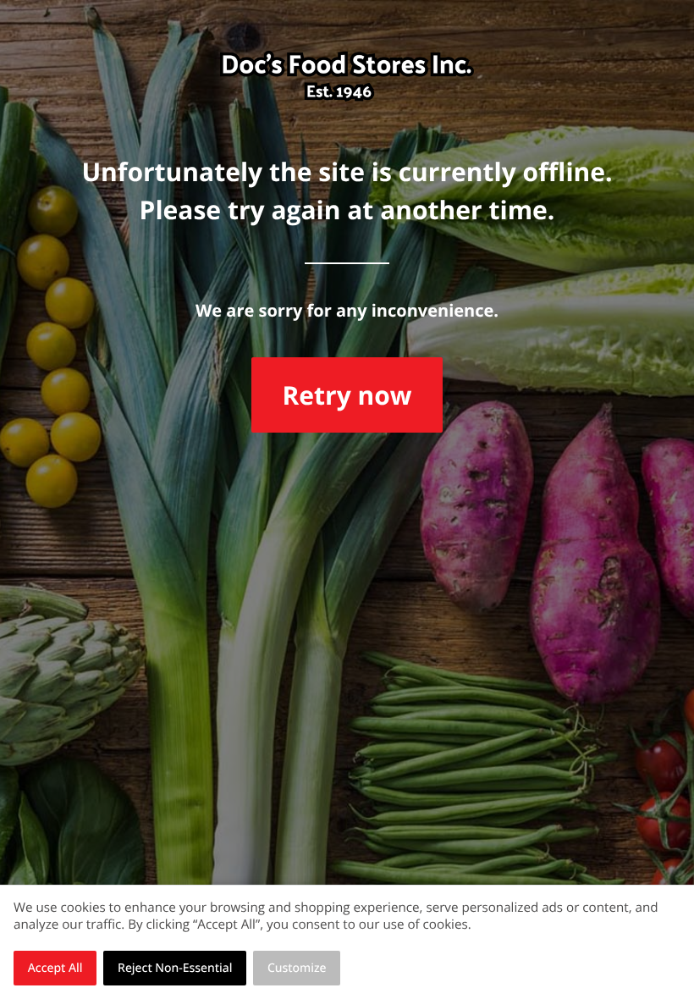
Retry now (346, 395)
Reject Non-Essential (175, 968)
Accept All (55, 968)
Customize (297, 968)
